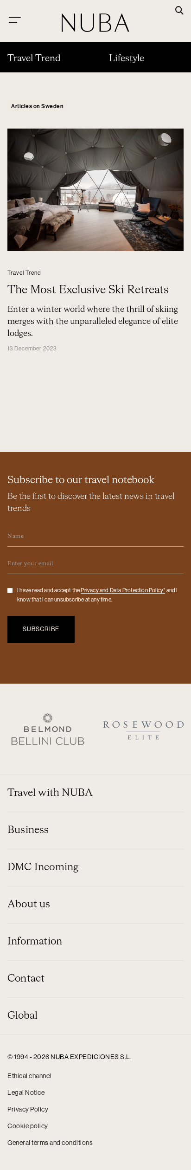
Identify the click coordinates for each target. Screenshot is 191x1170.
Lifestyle (126, 58)
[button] (179, 11)
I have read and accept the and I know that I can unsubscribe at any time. (97, 595)
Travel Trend (34, 58)
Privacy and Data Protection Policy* (123, 590)
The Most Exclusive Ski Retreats (88, 290)
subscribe (41, 629)
